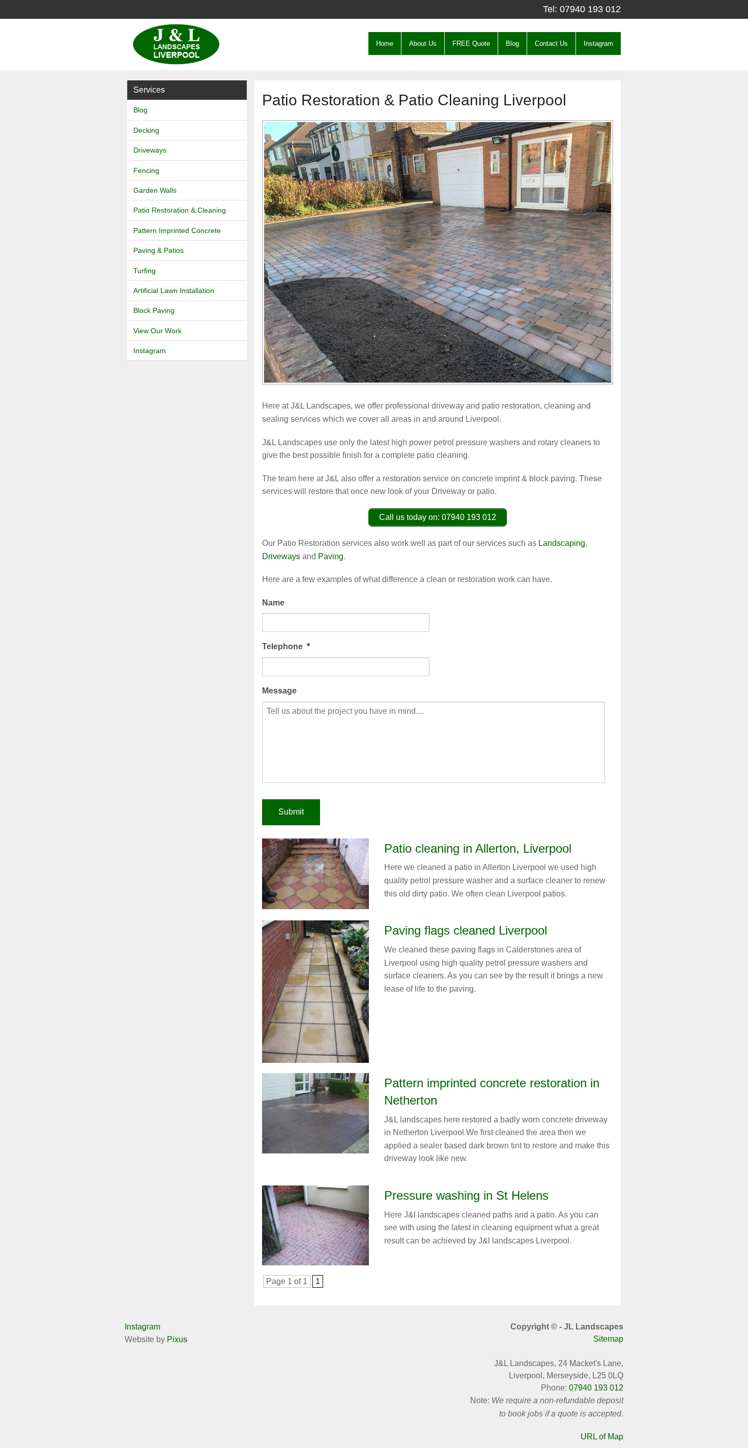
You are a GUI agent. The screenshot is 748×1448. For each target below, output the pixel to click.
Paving (330, 556)
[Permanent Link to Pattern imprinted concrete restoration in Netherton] (315, 1112)
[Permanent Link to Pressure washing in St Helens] (315, 1225)
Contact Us (551, 43)
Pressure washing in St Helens (466, 1195)
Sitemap (608, 1339)
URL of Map (602, 1436)
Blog (512, 43)
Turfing (144, 271)
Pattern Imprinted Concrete (177, 230)
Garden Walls (155, 190)
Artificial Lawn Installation (173, 290)
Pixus (177, 1339)
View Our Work (157, 331)
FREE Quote (471, 43)
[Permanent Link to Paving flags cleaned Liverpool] (315, 991)
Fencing (146, 170)
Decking (146, 130)
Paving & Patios (158, 250)
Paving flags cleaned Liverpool (465, 930)
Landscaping (561, 543)
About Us (423, 43)
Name (273, 602)
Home (384, 43)
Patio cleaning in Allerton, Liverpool (477, 848)
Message (279, 690)
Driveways (149, 150)
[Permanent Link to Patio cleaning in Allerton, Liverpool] (315, 873)
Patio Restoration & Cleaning (179, 210)
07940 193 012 (590, 9)
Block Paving (154, 310)
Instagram (598, 43)
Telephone (286, 646)
